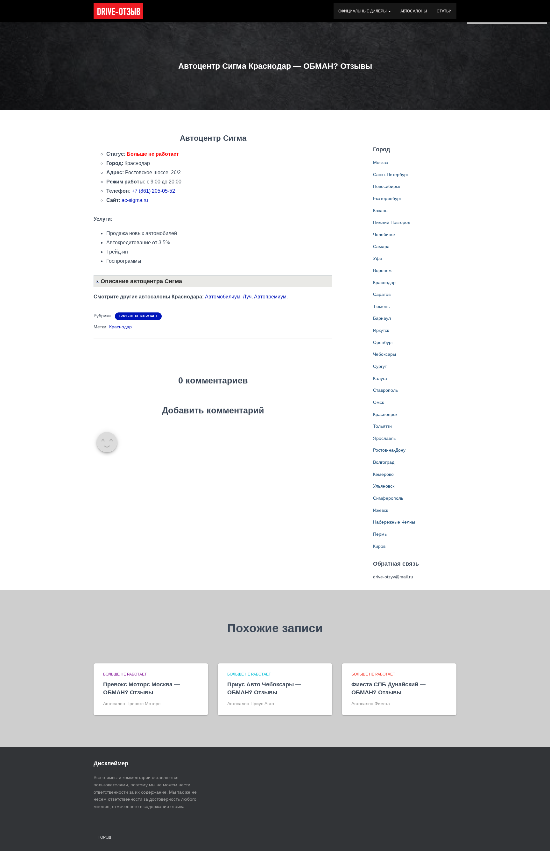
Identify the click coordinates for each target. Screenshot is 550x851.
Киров (379, 546)
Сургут (380, 366)
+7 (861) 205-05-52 (153, 191)
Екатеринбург (387, 198)
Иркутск (381, 330)
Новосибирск (386, 186)
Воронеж (382, 270)
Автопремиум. (271, 296)
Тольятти (382, 426)
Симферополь (388, 498)
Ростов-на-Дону (389, 450)
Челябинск (384, 234)
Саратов (382, 294)
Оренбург (383, 342)
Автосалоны (413, 11)
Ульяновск (383, 486)
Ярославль (384, 438)
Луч (247, 296)
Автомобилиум (222, 296)
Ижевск (380, 510)
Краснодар (120, 326)
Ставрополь (385, 390)
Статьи (444, 11)
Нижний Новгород (391, 222)
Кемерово (383, 474)
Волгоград (383, 462)
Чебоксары (384, 354)
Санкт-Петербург (390, 174)
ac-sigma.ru (135, 200)
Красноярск (385, 414)
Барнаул (382, 318)
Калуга (380, 378)
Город (104, 837)
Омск (378, 402)
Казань (380, 210)
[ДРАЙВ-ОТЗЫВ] (118, 11)
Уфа (377, 258)
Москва (380, 162)
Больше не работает (138, 316)
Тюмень (381, 306)
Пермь (380, 534)
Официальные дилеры (363, 11)
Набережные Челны (394, 522)
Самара (381, 246)
